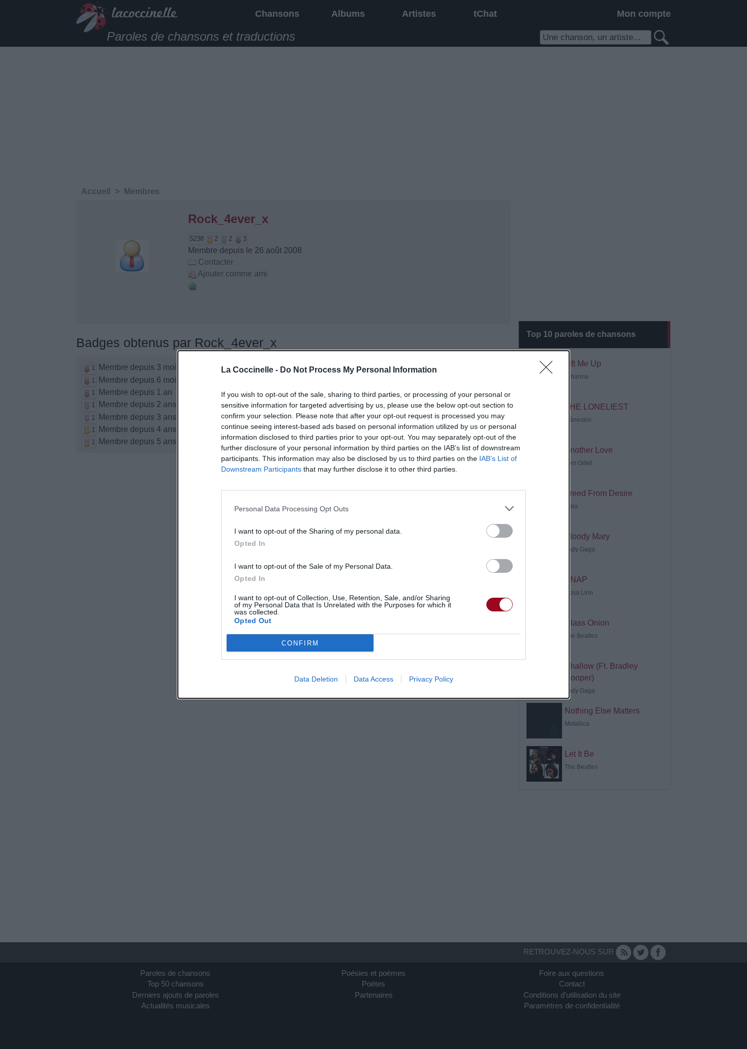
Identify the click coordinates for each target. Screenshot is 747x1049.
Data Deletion (316, 679)
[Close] (549, 370)
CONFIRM (300, 643)
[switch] (499, 531)
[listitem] (373, 508)
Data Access (373, 679)
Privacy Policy (431, 679)
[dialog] (373, 524)
